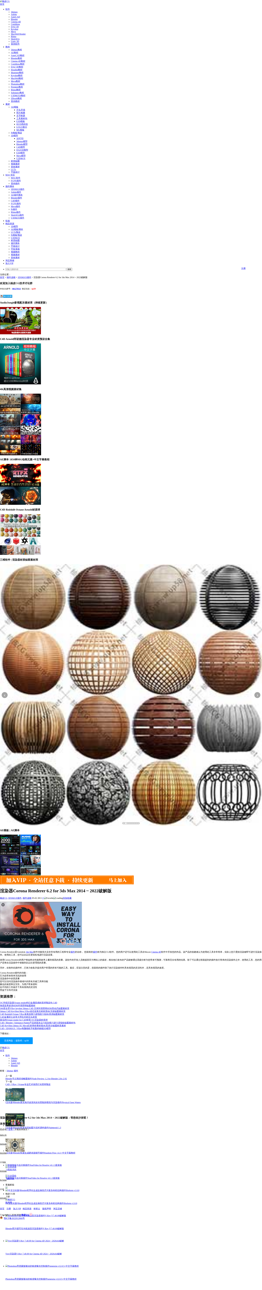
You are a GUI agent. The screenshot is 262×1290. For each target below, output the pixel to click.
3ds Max (29, 952)
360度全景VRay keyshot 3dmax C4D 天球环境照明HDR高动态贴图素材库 (34, 1008)
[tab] (123, 823)
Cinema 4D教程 (18, 61)
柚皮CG (4, 898)
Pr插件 (14, 209)
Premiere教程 (17, 87)
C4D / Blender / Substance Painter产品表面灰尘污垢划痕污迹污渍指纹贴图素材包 (37, 1023)
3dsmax (14, 12)
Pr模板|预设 (16, 133)
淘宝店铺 (57, 1208)
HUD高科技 (22, 124)
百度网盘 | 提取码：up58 (16, 1040)
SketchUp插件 (17, 215)
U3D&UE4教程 (18, 95)
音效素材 (15, 167)
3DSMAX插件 (17, 189)
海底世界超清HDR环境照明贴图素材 (17, 1005)
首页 (2, 4)
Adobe (14, 14)
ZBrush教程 (16, 98)
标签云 (37, 1208)
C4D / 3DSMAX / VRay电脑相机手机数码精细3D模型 (25, 1028)
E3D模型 (20, 153)
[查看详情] (131, 695)
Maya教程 (15, 81)
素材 (7, 104)
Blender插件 (16, 198)
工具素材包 (21, 118)
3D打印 (19, 138)
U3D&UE (20, 158)
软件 (7, 9)
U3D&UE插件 (17, 218)
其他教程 (15, 101)
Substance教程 (17, 93)
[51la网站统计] (31, 1215)
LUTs (13, 169)
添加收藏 (67, 898)
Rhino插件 (16, 212)
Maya (13, 31)
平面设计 (15, 172)
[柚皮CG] (5, 1)
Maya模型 (21, 156)
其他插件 (15, 183)
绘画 (7, 221)
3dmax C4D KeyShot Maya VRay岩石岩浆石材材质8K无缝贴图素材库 (33, 1011)
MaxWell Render (18, 34)
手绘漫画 (15, 249)
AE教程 (14, 52)
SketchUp (15, 39)
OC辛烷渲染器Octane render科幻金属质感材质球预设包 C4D (28, 1003)
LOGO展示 (21, 127)
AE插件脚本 (17, 195)
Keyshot (14, 29)
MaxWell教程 (17, 78)
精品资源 (9, 223)
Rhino (13, 36)
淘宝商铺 (9, 260)
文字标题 (20, 115)
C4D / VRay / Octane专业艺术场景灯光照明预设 (27, 1084)
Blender (14, 19)
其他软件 (15, 44)
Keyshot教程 (17, 75)
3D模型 (14, 135)
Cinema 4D (16, 22)
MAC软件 (15, 178)
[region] (131, 695)
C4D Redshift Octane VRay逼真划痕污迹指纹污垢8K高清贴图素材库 (32, 1014)
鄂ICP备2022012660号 (14, 1218)
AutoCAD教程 (17, 55)
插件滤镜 (11, 277)
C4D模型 (20, 147)
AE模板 (14, 107)
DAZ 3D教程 (17, 67)
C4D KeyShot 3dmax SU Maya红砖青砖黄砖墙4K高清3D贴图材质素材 (33, 1025)
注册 (243, 268)
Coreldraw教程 (17, 64)
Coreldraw (15, 24)
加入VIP (9, 263)
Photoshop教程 (17, 84)
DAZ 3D (15, 27)
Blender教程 (16, 58)
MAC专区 (10, 175)
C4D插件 (15, 201)
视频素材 (15, 164)
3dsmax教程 (16, 50)
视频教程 (15, 252)
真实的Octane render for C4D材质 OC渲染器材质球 (24, 1020)
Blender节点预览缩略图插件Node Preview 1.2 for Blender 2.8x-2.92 (36, 1079)
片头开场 (20, 110)
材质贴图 (15, 161)
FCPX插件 (16, 180)
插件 (73, 952)
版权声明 (46, 1208)
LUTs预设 (15, 232)
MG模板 (20, 130)
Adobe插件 (16, 192)
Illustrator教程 (17, 72)
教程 (7, 47)
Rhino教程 (16, 90)
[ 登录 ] (10, 1129)
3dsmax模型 (21, 141)
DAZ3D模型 (22, 150)
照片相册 (20, 113)
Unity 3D (15, 41)
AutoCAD (15, 17)
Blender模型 (22, 144)
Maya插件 (15, 206)
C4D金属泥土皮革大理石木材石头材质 (18, 1017)
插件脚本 (9, 186)
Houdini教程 (16, 70)
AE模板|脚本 (17, 229)
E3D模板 (20, 121)
